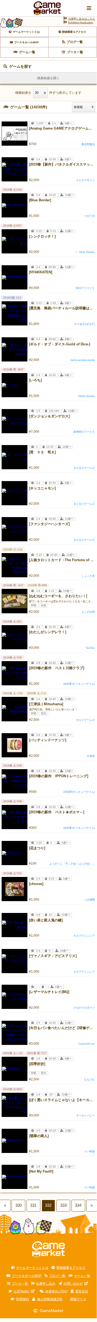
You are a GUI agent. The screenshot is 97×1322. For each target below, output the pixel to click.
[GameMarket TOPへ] (48, 1249)
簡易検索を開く (48, 78)
